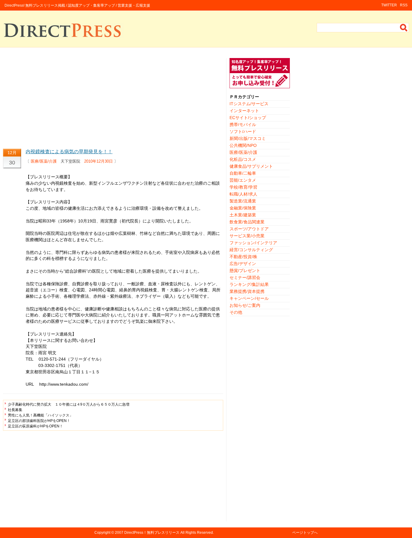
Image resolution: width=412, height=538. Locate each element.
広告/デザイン (243, 263)
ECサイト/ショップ (248, 117)
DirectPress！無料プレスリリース (151, 532)
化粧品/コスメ (243, 159)
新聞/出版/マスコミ (248, 138)
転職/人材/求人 (243, 194)
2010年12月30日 (98, 161)
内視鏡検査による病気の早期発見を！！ (69, 151)
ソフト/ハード (243, 131)
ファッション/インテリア (253, 242)
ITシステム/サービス (249, 103)
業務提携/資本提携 (247, 291)
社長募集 (15, 410)
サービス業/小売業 (247, 235)
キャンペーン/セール (249, 298)
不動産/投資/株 (243, 256)
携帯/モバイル (243, 124)
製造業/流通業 (243, 201)
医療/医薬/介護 (44, 161)
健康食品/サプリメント (251, 166)
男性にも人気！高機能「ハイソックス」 (40, 415)
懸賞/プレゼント (245, 270)
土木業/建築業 (243, 214)
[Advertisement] (113, 100)
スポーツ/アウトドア (249, 228)
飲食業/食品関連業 (247, 221)
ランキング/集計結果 (249, 284)
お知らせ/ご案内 (245, 305)
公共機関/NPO (243, 145)
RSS (403, 5)
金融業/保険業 (243, 208)
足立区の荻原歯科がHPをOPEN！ (35, 426)
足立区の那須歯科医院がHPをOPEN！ (39, 421)
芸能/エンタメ (243, 180)
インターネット (244, 110)
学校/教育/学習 (243, 187)
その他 (236, 312)
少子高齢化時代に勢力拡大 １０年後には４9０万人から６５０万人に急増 (68, 404)
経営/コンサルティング (251, 249)
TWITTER (389, 5)
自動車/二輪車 (243, 173)
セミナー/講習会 (245, 277)
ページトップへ (305, 532)
